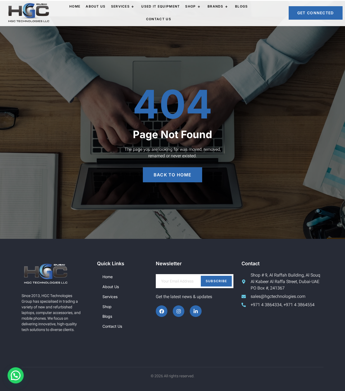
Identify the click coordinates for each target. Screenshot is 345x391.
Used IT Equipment (160, 6)
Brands (215, 6)
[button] (16, 375)
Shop (190, 6)
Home (74, 6)
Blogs (241, 6)
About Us (95, 6)
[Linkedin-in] (195, 311)
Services (120, 6)
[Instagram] (178, 311)
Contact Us (158, 19)
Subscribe (216, 281)
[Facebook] (161, 311)
